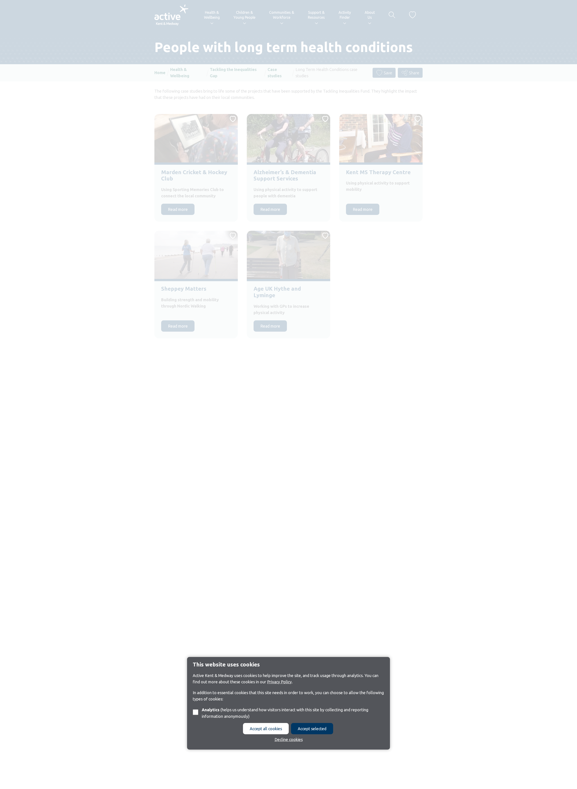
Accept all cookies (266, 728)
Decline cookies (289, 739)
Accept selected (312, 728)
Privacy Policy (279, 682)
